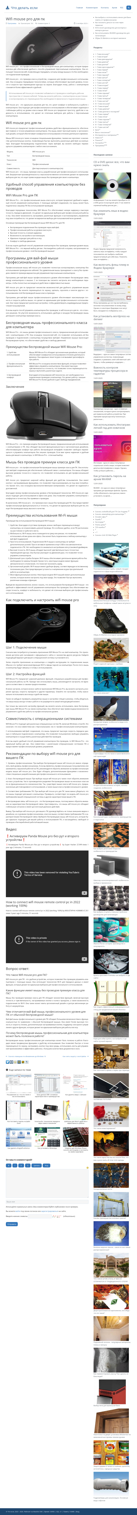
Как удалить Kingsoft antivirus (19, 1148)
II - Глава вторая (101, 85)
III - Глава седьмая (102, 119)
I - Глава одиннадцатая (104, 67)
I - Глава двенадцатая (103, 59)
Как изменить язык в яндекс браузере (111, 212)
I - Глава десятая (101, 64)
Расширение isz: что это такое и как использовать (19, 1095)
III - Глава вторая (102, 106)
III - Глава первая (102, 114)
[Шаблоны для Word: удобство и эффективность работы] (76, 1110)
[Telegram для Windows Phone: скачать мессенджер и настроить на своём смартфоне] (76, 1137)
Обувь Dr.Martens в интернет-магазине (110, 38)
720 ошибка (100, 527)
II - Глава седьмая (102, 93)
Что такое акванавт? (101, 693)
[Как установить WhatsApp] (47, 1137)
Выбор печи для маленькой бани (107, 1405)
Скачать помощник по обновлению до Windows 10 (27, 1056)
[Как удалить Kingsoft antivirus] (18, 1137)
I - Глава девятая (102, 62)
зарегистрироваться (49, 1211)
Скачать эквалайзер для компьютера (109, 514)
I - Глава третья (101, 78)
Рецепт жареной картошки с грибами (108, 664)
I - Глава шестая (101, 83)
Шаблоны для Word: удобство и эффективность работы (75, 1122)
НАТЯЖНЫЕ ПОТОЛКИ (102, 1099)
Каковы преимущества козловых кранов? (110, 1218)
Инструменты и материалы (106, 135)
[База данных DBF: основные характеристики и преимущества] (47, 1083)
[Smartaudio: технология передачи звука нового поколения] (47, 1110)
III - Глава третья (102, 122)
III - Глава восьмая (102, 104)
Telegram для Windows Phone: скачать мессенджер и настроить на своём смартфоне (75, 1150)
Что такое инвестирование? (104, 1128)
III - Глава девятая (102, 109)
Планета (99, 140)
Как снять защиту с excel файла (74, 1056)
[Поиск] (128, 8)
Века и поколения (103, 132)
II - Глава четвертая (103, 98)
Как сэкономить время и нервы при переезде (111, 1070)
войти (17, 1211)
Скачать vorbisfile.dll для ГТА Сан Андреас (111, 511)
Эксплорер (99, 522)
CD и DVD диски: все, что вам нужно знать (112, 163)
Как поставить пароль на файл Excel (18, 1122)
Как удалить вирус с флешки (75, 1095)
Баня (97, 130)
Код (46, 1165)
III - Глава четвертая (103, 124)
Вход (77, 1512)
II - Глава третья (101, 96)
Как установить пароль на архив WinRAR (110, 477)
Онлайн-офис (100, 517)
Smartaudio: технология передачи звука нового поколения (47, 1122)
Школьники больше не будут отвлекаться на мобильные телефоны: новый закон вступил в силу (112, 603)
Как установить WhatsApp (47, 1148)
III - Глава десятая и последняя (107, 111)
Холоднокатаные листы (103, 1189)
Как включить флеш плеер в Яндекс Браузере (111, 266)
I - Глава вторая (101, 57)
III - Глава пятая (101, 117)
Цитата (36, 1165)
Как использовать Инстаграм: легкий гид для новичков (112, 426)
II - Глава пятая (101, 91)
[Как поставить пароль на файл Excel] (18, 1110)
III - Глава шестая (102, 127)
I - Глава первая (101, 70)
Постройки (100, 143)
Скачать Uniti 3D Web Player (106, 535)
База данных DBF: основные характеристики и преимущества (47, 1095)
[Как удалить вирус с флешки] (76, 1083)
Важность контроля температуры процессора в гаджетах (111, 370)
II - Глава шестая (101, 101)
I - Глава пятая (101, 72)
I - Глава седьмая (102, 75)
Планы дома (100, 525)
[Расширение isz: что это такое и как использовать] (18, 1083)
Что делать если (24, 7)
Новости (99, 138)
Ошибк (98, 519)
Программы (12, 23)
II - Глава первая (101, 88)
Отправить (11, 1224)
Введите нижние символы (17, 1216)
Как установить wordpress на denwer (112, 317)
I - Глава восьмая (102, 54)
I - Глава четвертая (102, 80)
